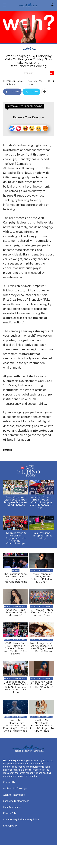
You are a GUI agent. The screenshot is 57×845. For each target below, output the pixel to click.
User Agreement (12, 807)
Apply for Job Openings (15, 788)
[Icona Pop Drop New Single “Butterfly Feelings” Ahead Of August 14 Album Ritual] (41, 707)
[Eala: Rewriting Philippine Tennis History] (41, 523)
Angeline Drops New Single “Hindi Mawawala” (15, 612)
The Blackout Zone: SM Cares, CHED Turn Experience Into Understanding (15, 577)
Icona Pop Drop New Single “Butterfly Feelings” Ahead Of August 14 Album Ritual (42, 725)
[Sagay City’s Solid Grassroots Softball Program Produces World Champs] (15, 487)
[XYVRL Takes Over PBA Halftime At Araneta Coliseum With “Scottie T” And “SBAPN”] (15, 629)
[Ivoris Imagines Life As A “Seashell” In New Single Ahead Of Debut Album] (41, 629)
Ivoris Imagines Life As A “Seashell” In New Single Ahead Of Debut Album (41, 647)
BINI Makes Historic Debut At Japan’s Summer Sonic (42, 612)
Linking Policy (10, 825)
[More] (44, 92)
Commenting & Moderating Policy (21, 819)
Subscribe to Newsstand (16, 801)
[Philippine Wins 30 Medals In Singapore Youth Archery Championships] (15, 523)
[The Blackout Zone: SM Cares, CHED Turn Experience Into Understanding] (15, 560)
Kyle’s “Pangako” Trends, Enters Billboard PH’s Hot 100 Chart (42, 577)
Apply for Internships (14, 794)
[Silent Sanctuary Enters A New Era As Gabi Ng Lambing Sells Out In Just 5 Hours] (15, 668)
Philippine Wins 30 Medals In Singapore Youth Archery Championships (15, 538)
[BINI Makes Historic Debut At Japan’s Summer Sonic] (41, 596)
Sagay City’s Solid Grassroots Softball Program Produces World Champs (15, 501)
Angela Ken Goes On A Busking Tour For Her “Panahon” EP (41, 685)
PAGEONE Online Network (14, 82)
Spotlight (28, 73)
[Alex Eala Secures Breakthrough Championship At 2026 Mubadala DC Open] (41, 487)
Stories (15, 571)
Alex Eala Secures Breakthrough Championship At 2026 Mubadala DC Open (41, 502)
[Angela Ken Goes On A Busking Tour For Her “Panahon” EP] (41, 668)
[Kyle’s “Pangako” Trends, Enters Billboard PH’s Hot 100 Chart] (41, 560)
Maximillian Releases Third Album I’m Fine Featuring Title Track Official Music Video (15, 725)
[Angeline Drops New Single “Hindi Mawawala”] (15, 596)
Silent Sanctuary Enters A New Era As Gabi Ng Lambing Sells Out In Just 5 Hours (15, 687)
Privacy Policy (10, 813)
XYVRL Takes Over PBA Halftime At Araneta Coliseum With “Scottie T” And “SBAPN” (15, 648)
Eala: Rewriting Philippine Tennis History (42, 535)
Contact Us (9, 782)
